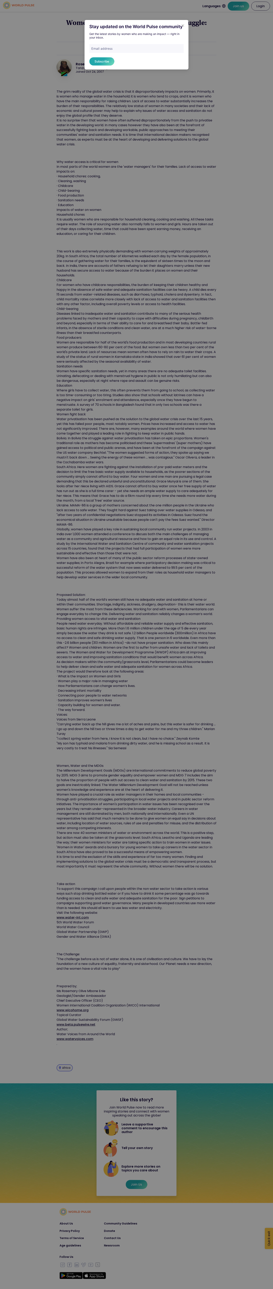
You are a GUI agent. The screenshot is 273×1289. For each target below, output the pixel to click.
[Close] (183, 25)
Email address (102, 49)
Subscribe (102, 61)
